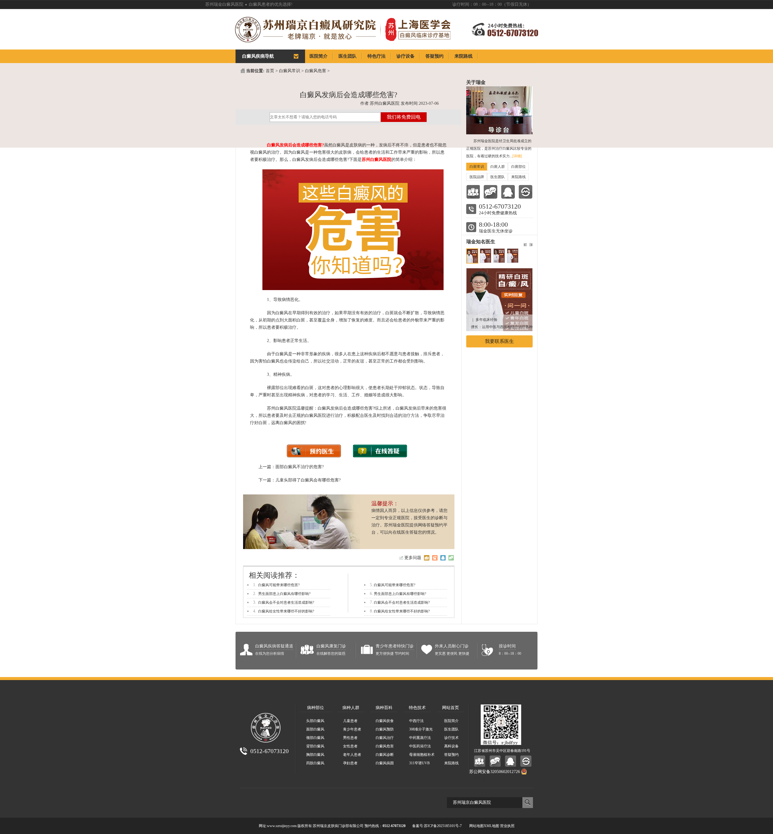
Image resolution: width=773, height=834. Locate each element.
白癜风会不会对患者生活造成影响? (286, 602)
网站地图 (476, 826)
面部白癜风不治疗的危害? (299, 467)
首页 (270, 71)
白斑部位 (518, 167)
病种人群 (350, 707)
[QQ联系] (508, 192)
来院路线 (518, 177)
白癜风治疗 (385, 738)
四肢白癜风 (315, 763)
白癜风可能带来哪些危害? (279, 585)
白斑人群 (497, 167)
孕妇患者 (350, 763)
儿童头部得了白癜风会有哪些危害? (308, 480)
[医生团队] (473, 192)
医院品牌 (477, 177)
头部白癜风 (315, 721)
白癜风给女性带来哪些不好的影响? (286, 611)
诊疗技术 (451, 738)
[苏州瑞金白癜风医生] (499, 271)
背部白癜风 (315, 746)
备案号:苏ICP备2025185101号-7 (437, 826)
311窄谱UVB (419, 763)
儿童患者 (350, 721)
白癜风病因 (385, 763)
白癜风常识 (289, 71)
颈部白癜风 (315, 738)
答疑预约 (451, 755)
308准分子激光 (421, 729)
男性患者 (350, 738)
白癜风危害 (315, 71)
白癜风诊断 (385, 755)
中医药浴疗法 (420, 746)
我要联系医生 (499, 341)
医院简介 (451, 721)
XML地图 (491, 826)
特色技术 (417, 707)
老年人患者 (352, 755)
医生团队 (497, 177)
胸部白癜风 (315, 755)
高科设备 (451, 746)
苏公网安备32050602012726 (494, 771)
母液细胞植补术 (422, 755)
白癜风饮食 (385, 721)
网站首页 (450, 707)
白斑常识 (477, 167)
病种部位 (315, 707)
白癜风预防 (385, 729)
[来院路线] (525, 192)
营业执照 (507, 826)
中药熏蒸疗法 (420, 738)
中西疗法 (416, 721)
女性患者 (350, 746)
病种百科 (384, 707)
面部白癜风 (315, 729)
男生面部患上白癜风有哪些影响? (284, 594)
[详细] (517, 156)
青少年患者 (352, 729)
